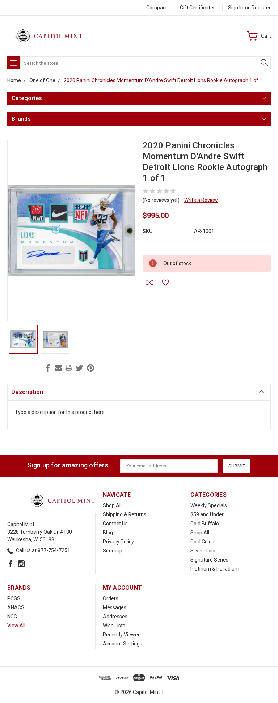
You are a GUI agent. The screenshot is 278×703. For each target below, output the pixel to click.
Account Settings (122, 644)
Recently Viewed (122, 635)
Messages (114, 607)
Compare (157, 7)
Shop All (112, 505)
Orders (110, 598)
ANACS (15, 607)
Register (261, 7)
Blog (108, 532)
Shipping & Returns (124, 514)
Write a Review (201, 200)
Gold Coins (202, 542)
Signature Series (209, 560)
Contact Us (115, 523)
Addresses (115, 616)
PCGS (13, 598)
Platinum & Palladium (214, 569)
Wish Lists (114, 625)
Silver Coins (203, 551)
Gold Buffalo (204, 523)
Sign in (235, 7)
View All (16, 625)
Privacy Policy (118, 542)
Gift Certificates (198, 7)
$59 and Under (207, 514)
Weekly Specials (208, 505)
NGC (12, 616)
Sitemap (112, 551)
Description (27, 392)
